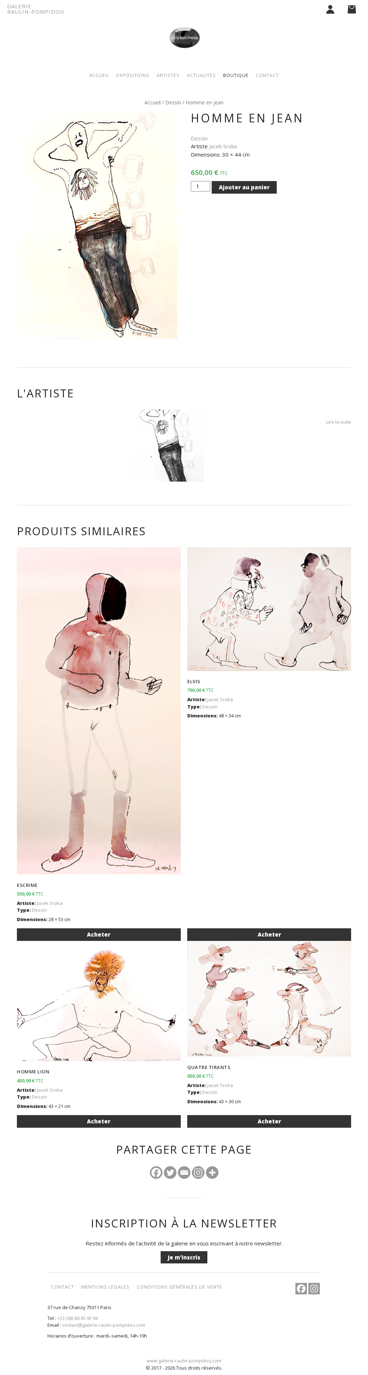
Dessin (173, 102)
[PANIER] (352, 9)
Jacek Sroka (223, 146)
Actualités (201, 75)
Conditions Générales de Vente (179, 1287)
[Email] (184, 1172)
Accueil (99, 75)
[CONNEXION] (330, 9)
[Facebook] (156, 1172)
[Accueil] (184, 29)
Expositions (133, 75)
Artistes (168, 75)
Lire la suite (338, 422)
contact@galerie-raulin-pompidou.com (103, 1325)
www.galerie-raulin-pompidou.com (184, 1360)
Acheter (98, 934)
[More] (212, 1172)
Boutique (236, 75)
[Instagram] (198, 1172)
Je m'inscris (184, 1257)
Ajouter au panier (244, 187)
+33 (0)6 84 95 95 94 (77, 1318)
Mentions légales (105, 1287)
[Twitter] (170, 1172)
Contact (267, 75)
